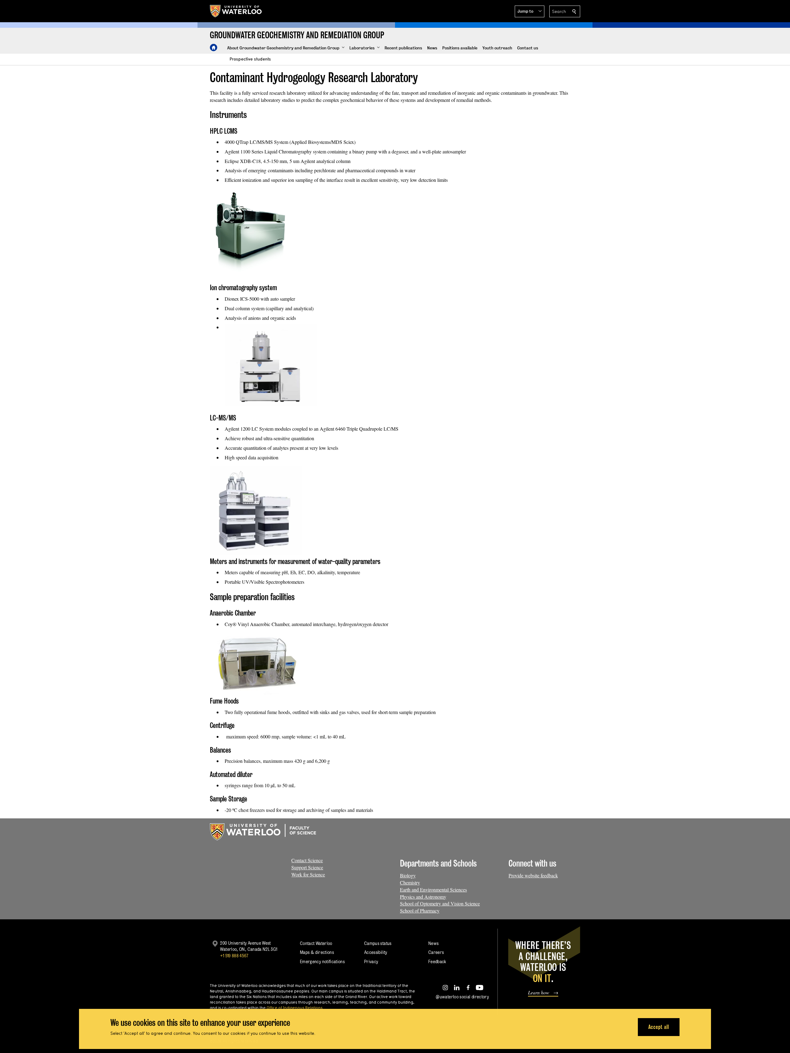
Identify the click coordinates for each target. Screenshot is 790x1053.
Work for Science (308, 874)
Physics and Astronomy (423, 896)
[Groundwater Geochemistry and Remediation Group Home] (213, 47)
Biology (408, 875)
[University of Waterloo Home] (236, 11)
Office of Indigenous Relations (294, 1007)
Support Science (307, 867)
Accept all (658, 1027)
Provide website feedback (533, 875)
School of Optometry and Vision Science (440, 903)
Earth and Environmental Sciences (433, 889)
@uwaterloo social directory (462, 996)
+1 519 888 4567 (234, 955)
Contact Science (307, 860)
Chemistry (410, 882)
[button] (529, 11)
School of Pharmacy (419, 910)
